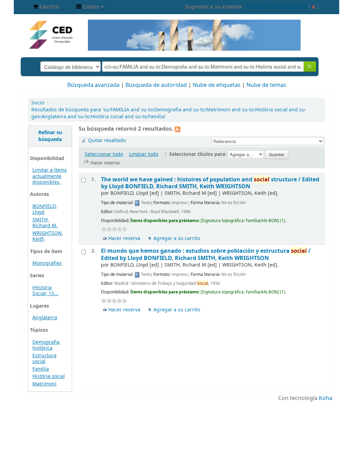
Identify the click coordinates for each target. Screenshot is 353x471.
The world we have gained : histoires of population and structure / (210, 183)
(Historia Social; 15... (45, 290)
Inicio (37, 103)
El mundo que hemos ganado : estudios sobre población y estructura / (206, 254)
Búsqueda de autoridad (156, 85)
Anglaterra (44, 317)
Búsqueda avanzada (93, 85)
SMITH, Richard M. (45, 222)
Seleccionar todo (104, 154)
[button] (46, 7)
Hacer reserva (124, 238)
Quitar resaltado (107, 140)
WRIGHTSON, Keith (47, 236)
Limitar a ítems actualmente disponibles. (49, 176)
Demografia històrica (46, 345)
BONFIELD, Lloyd (44, 209)
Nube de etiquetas (217, 85)
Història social (48, 376)
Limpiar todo (143, 154)
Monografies (47, 263)
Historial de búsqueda (277, 7)
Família (40, 369)
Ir (310, 66)
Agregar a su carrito (176, 238)
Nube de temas (266, 85)
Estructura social (44, 358)
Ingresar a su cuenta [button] (213, 7)
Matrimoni (44, 384)
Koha (325, 398)
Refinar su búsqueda (50, 136)
